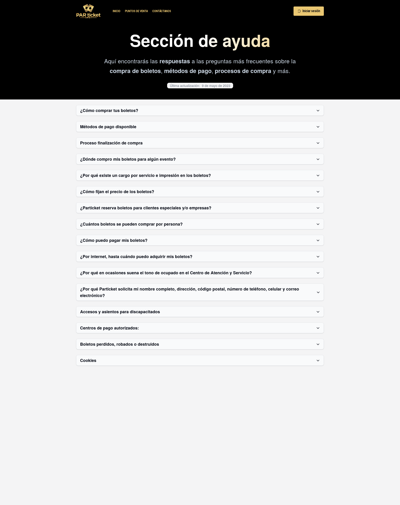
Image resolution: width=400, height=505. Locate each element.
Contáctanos (161, 11)
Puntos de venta (136, 11)
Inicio (116, 11)
